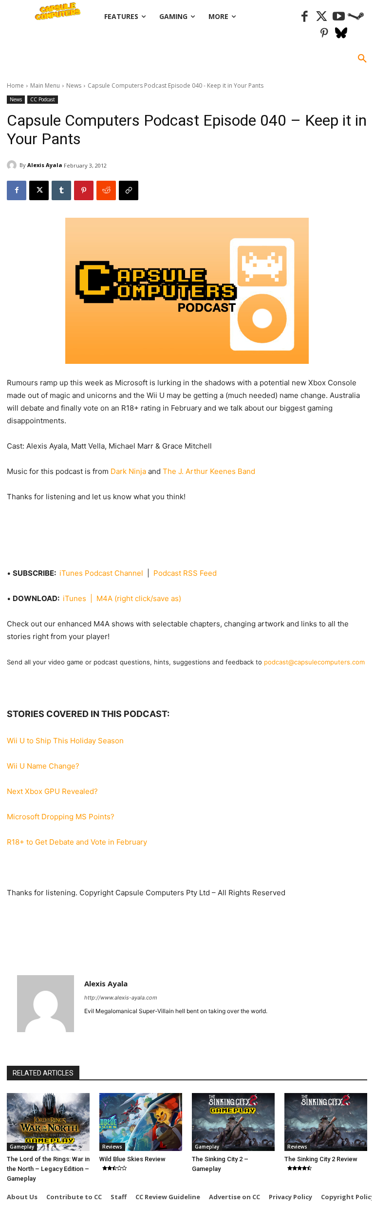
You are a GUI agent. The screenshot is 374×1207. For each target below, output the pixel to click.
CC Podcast (42, 99)
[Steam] (356, 17)
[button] (362, 59)
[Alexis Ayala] (13, 165)
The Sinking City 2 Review (320, 1159)
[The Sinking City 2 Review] (325, 1122)
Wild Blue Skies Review (132, 1159)
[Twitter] (322, 17)
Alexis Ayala (44, 165)
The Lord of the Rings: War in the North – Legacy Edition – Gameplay (48, 1168)
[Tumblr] (61, 190)
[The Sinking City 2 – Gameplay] (233, 1122)
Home (15, 85)
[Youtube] (339, 17)
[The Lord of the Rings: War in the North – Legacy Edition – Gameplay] (48, 1122)
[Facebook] (305, 17)
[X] (39, 190)
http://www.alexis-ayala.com (120, 997)
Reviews (112, 1146)
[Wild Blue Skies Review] (140, 1122)
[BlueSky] (341, 34)
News (73, 85)
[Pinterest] (324, 34)
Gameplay (22, 1146)
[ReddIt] (106, 190)
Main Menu (45, 85)
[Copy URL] (128, 190)
